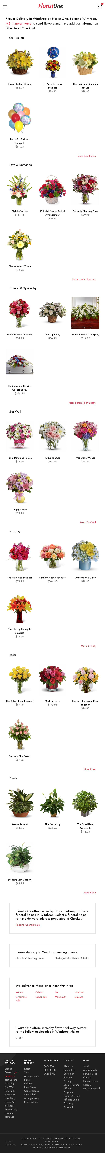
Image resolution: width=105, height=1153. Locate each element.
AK (22, 1138)
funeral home (21, 23)
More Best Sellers (87, 156)
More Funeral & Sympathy (82, 402)
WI (50, 1147)
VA (40, 1147)
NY (52, 1144)
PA (69, 1144)
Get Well (9, 1087)
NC (29, 1144)
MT (25, 1144)
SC (74, 1144)
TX (34, 1147)
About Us (68, 1066)
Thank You (10, 1102)
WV (53, 1147)
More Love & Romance (84, 279)
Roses (27, 1068)
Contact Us (69, 1070)
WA (46, 1147)
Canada (87, 1077)
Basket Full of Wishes (19, 84)
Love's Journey (52, 334)
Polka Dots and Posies (20, 458)
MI (49, 1141)
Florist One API (72, 1096)
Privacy (67, 1081)
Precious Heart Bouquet (20, 334)
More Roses (90, 769)
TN (80, 1144)
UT (37, 1147)
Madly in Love (52, 701)
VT (43, 1147)
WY (57, 1147)
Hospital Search (91, 1088)
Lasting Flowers (12, 1072)
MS (22, 1144)
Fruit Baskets (31, 1102)
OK (62, 1144)
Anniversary (11, 1109)
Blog (61, 1147)
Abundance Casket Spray (85, 334)
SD (77, 1144)
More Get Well (88, 522)
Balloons (28, 1083)
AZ (31, 1138)
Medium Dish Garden (19, 879)
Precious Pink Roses (19, 756)
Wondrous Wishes (85, 458)
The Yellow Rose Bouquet (19, 701)
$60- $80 (49, 1066)
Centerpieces (31, 1091)
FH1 (65, 1147)
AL (25, 1138)
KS (68, 1138)
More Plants (90, 892)
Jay (56, 992)
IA (58, 1138)
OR (66, 1144)
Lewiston (79, 992)
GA (53, 1138)
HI (56, 1138)
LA (73, 1138)
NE (35, 1144)
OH (55, 1144)
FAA (59, 1144)
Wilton (19, 992)
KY (70, 1138)
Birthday (9, 1105)
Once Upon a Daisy (85, 577)
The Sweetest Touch (20, 266)
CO (38, 1138)
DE (47, 1138)
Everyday (9, 1083)
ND (32, 1144)
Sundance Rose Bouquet (52, 577)
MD (79, 1138)
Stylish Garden (20, 211)
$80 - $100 (50, 1070)
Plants (27, 1079)
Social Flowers (71, 1085)
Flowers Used (90, 1073)
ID (61, 1138)
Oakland (79, 997)
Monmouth (60, 997)
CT (41, 1138)
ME (8, 23)
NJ (42, 1144)
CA (34, 1138)
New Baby (10, 1098)
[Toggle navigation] (5, 6)
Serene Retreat (19, 824)
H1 (69, 1147)
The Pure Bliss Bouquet (19, 577)
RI (71, 1144)
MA (76, 1138)
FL (50, 1138)
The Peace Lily (52, 824)
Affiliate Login (71, 1099)
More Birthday (88, 646)
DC (44, 1138)
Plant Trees (30, 1087)
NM (45, 1144)
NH (39, 1144)
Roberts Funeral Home (28, 924)
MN (52, 1141)
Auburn (39, 992)
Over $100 (49, 1073)
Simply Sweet (19, 509)
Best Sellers (11, 1079)
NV (48, 1144)
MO (56, 1141)
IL (63, 1138)
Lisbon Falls (41, 997)
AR (28, 1138)
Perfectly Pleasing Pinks (85, 211)
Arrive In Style (52, 458)
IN (65, 1138)
